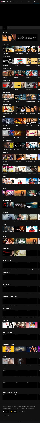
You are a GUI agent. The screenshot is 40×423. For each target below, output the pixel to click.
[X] (25, 411)
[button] (20, 37)
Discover (18, 1)
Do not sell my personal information (27, 408)
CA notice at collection (6, 408)
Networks (36, 1)
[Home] (4, 1)
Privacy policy (33, 406)
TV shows (31, 1)
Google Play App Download (13, 412)
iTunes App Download (6, 412)
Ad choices (14, 408)
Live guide (13, 1)
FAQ (18, 408)
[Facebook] (22, 411)
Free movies (25, 1)
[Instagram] (19, 411)
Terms (28, 406)
